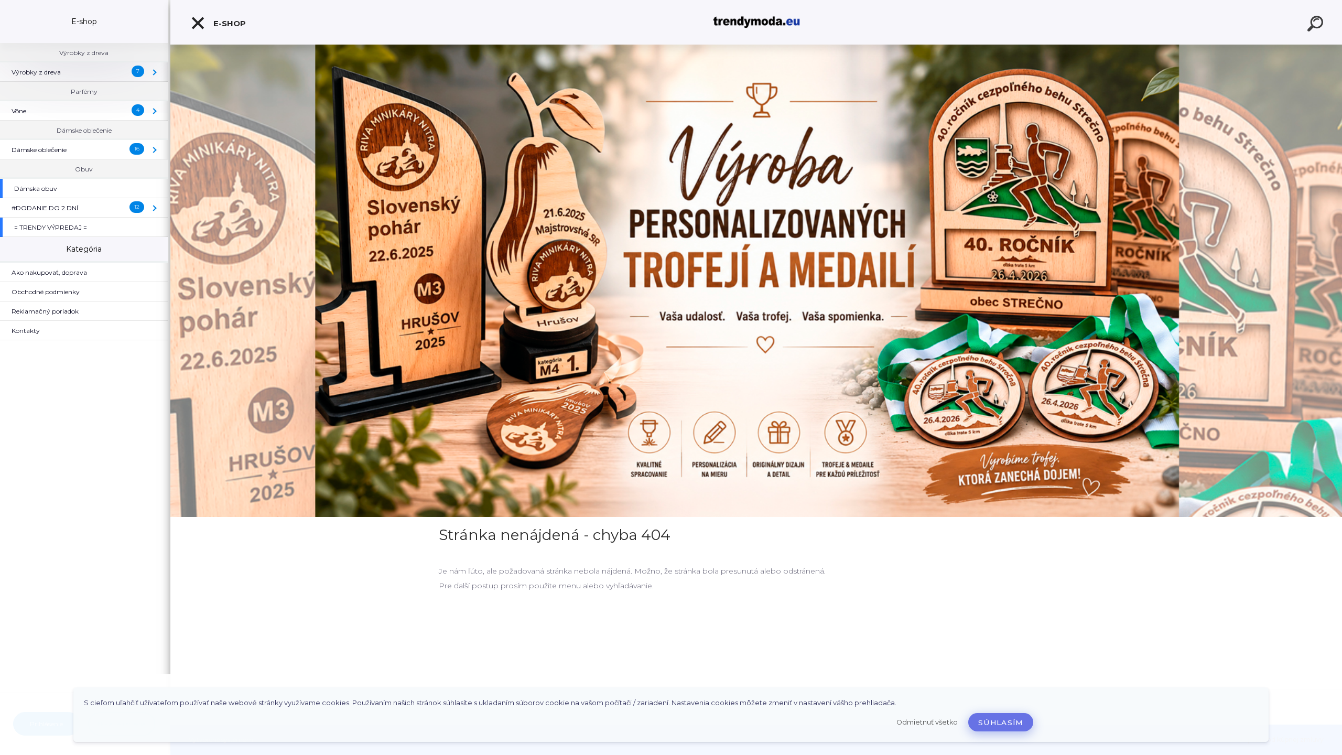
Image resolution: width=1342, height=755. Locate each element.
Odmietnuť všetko (927, 722)
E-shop (228, 23)
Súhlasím (1000, 722)
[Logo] (756, 22)
